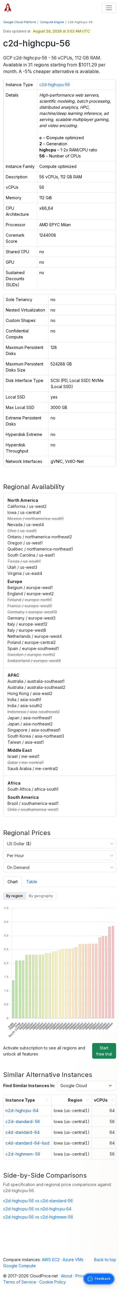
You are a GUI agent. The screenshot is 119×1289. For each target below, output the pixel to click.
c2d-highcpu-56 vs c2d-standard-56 (38, 1200)
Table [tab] (31, 881)
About (66, 1275)
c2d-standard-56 (22, 1121)
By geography (41, 896)
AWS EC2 (51, 1259)
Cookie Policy (52, 1281)
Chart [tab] (13, 881)
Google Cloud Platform (19, 22)
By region (14, 896)
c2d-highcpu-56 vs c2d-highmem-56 (38, 1216)
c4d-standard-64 (22, 1132)
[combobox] (7, 843)
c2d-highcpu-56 (54, 84)
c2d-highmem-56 (22, 1154)
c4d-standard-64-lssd (27, 1142)
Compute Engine (52, 22)
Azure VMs (73, 1259)
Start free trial (104, 1050)
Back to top (105, 1259)
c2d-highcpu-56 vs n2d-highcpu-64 (37, 1208)
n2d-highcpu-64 (21, 1110)
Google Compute (19, 1265)
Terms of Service (19, 1281)
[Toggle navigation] (109, 8)
